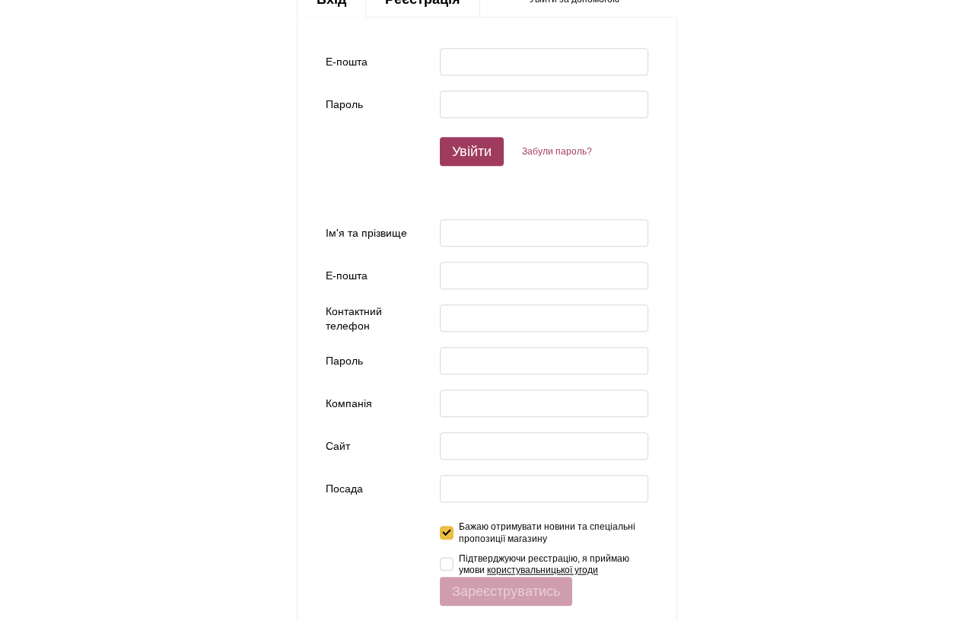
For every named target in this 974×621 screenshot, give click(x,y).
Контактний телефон (354, 319)
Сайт (338, 447)
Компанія (349, 404)
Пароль (344, 105)
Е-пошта (347, 62)
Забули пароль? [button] (557, 151)
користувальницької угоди (542, 570)
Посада (344, 489)
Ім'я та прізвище (366, 234)
